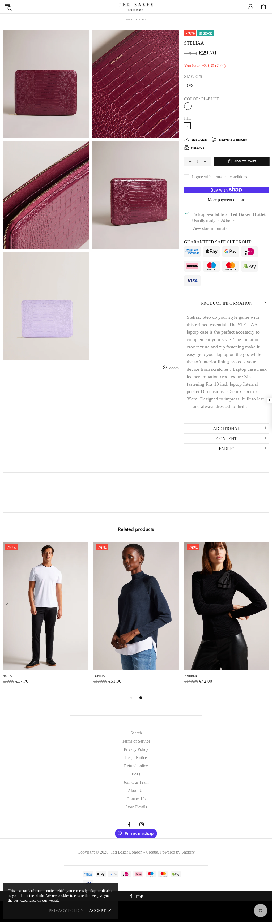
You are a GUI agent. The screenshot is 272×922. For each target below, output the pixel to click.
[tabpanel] (45, 618)
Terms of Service (136, 741)
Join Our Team (136, 782)
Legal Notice (136, 757)
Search (136, 733)
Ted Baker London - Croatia (136, 7)
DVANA (8, 675)
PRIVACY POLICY (66, 910)
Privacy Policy (136, 749)
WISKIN (99, 675)
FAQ (136, 774)
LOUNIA (190, 675)
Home (128, 19)
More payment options (226, 199)
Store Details (136, 807)
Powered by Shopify (177, 852)
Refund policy (136, 766)
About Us (136, 790)
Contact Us (136, 798)
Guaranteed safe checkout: (218, 242)
